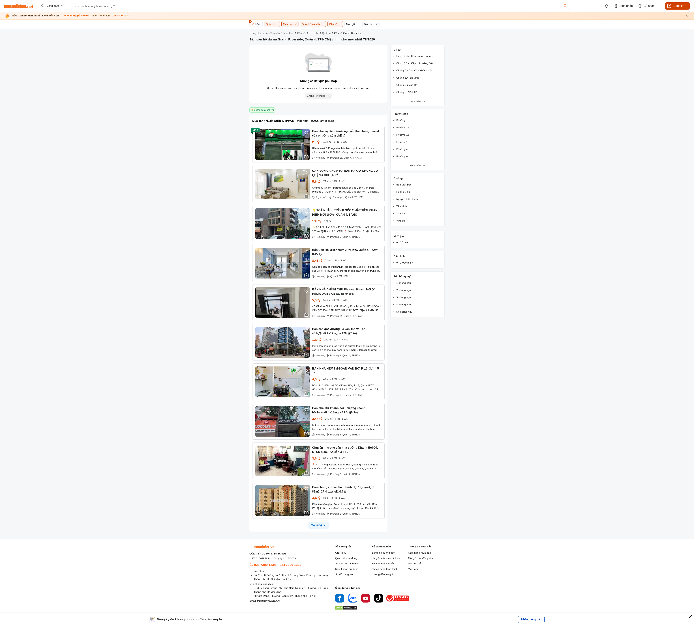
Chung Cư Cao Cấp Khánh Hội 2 (415, 70)
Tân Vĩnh (401, 206)
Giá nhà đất (414, 563)
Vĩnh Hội (401, 220)
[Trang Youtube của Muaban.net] (365, 599)
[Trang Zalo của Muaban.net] (352, 599)
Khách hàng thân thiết (384, 568)
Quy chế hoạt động (346, 558)
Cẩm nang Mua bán (419, 552)
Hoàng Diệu (403, 191)
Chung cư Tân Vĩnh (407, 77)
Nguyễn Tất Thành (407, 199)
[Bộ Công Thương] (398, 601)
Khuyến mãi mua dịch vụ (386, 558)
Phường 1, (338, 197)
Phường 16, (336, 395)
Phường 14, (336, 316)
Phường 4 (402, 149)
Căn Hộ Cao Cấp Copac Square (414, 56)
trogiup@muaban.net (269, 600)
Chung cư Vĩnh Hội (407, 92)
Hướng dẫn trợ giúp (383, 574)
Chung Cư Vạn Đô (406, 84)
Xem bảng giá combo (76, 15)
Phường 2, (336, 474)
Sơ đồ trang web (344, 574)
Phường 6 (402, 156)
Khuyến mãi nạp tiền (383, 563)
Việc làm (413, 568)
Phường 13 (402, 134)
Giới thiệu (340, 552)
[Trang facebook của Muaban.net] (339, 599)
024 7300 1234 (290, 565)
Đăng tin (678, 5)
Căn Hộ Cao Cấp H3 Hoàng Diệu (415, 63)
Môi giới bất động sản (420, 558)
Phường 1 (402, 120)
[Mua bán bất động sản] (18, 6)
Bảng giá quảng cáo (383, 552)
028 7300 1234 (120, 15)
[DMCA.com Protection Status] (346, 608)
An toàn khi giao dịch (347, 563)
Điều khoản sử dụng (346, 568)
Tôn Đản (401, 213)
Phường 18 (402, 142)
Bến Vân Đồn (404, 184)
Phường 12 (402, 127)
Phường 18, (336, 157)
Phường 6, (336, 237)
